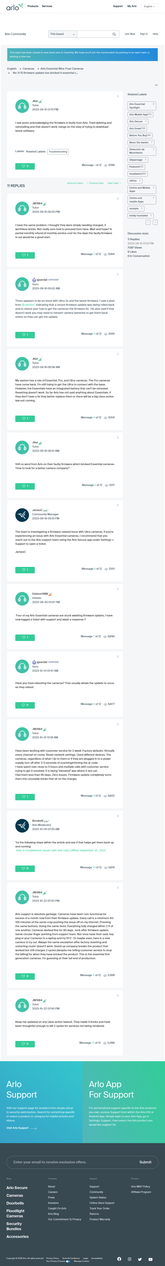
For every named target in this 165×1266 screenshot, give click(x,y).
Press (51, 1197)
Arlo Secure (136, 121)
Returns (94, 1214)
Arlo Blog (53, 1214)
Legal (85, 1258)
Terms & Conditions (71, 1258)
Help (155, 34)
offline (133, 181)
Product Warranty (100, 1219)
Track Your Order (100, 1208)
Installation (135, 174)
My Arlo (131, 6)
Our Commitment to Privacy (64, 1219)
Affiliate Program (141, 1192)
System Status (98, 1197)
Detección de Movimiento (137, 151)
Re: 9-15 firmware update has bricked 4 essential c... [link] (45, 73)
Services (47, 6)
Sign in (144, 34)
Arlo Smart (135, 128)
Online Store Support (102, 1203)
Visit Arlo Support (17, 1128)
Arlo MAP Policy (140, 1187)
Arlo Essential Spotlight (137, 106)
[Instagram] (129, 1259)
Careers (53, 1192)
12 (93, 1043)
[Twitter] (140, 1259)
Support (118, 6)
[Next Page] (155, 222)
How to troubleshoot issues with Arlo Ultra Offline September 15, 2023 (61, 850)
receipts (134, 208)
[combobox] (98, 34)
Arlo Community (15, 34)
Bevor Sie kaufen (139, 142)
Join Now (130, 34)
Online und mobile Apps (136, 200)
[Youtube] (150, 1259)
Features (134, 167)
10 (94, 867)
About (51, 1187)
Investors (53, 1203)
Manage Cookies (81, 1261)
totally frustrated (138, 215)
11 (94, 975)
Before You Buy (138, 135)
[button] (117, 96)
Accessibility (97, 1258)
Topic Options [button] (156, 86)
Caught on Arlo (57, 1208)
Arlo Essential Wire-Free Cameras (62, 68)
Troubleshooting (58, 152)
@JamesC (28, 304)
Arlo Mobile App (138, 114)
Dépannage (135, 160)
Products (33, 6)
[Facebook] (119, 1259)
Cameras (28, 68)
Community (96, 1192)
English (11, 68)
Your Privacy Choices (55, 1261)
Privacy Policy (52, 1258)
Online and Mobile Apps (139, 189)
